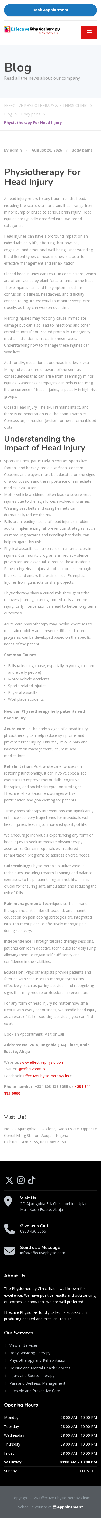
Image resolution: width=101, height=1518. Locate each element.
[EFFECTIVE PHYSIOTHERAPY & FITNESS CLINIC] (32, 29)
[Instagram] (21, 1181)
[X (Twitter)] (10, 1181)
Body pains (82, 150)
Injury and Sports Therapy (31, 1375)
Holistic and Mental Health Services (40, 1367)
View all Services (23, 1345)
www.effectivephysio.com (42, 1062)
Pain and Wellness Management (37, 1383)
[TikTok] (31, 1181)
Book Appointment (51, 9)
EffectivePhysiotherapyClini (46, 1075)
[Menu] (89, 32)
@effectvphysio (31, 1068)
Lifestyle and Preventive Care (34, 1390)
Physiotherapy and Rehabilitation (38, 1360)
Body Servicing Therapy (29, 1352)
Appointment (70, 1506)
